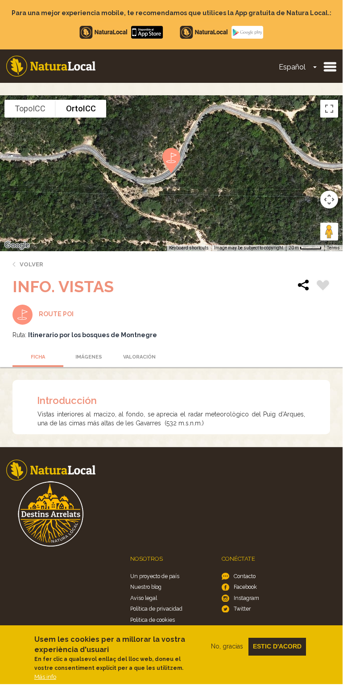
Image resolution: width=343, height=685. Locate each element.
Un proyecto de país (154, 576)
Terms (333, 247)
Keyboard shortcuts (189, 247)
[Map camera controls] (329, 199)
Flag (323, 286)
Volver (31, 264)
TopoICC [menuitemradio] (30, 108)
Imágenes (88, 357)
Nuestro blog (145, 586)
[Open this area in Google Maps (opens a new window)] (17, 245)
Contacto (245, 576)
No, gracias (227, 646)
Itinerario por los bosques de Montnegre (92, 334)
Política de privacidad (156, 608)
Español (292, 67)
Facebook (245, 586)
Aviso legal (143, 598)
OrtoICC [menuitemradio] (81, 108)
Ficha (38, 357)
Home (50, 66)
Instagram (246, 598)
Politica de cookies (152, 619)
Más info (45, 676)
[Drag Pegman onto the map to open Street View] (329, 232)
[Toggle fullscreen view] (329, 109)
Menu (329, 66)
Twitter (242, 608)
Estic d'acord (277, 646)
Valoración (139, 357)
